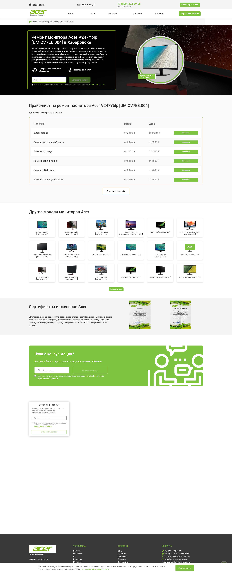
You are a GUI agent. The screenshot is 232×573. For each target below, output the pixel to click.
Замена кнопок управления (49, 179)
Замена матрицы (43, 151)
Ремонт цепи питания (45, 160)
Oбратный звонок (190, 13)
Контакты (159, 14)
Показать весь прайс (116, 191)
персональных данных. (97, 84)
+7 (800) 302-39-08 (129, 3)
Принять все (185, 568)
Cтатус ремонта (189, 5)
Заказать (186, 133)
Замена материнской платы (49, 142)
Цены (93, 14)
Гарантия (112, 14)
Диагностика (41, 132)
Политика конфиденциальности (95, 569)
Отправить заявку (80, 80)
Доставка (137, 14)
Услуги (71, 14)
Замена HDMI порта (44, 170)
